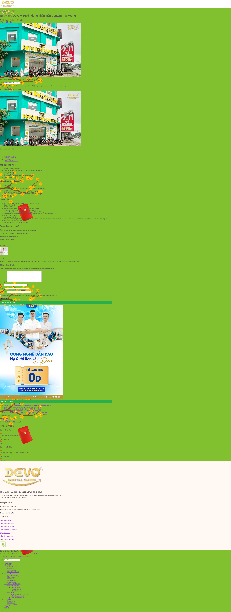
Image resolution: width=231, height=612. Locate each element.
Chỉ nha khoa (11, 603)
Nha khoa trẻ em (12, 582)
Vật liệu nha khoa (9, 539)
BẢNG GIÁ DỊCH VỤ (13, 572)
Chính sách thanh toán (7, 523)
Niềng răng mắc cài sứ (18, 598)
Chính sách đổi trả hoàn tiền (8, 530)
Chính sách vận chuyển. (7, 526)
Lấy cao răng (11, 579)
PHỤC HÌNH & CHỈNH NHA (12, 584)
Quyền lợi (8, 159)
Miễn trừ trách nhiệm (6, 536)
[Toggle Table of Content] (1, 153)
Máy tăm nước (11, 601)
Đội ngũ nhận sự (5, 533)
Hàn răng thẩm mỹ (13, 577)
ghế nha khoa (7, 419)
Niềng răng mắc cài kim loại (19, 594)
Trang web (3, 292)
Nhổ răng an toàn (12, 575)
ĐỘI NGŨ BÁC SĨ (12, 568)
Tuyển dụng (2, 11)
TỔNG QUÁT (8, 573)
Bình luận (3, 282)
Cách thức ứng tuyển (11, 161)
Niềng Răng (10, 592)
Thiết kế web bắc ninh (12, 422)
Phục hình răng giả (13, 585)
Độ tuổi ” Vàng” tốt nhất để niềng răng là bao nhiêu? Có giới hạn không (25, 412)
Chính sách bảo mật (6, 520)
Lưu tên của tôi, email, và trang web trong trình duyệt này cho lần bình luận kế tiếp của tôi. (29, 295)
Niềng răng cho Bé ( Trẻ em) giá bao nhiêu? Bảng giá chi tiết (22, 407)
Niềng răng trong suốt (17, 596)
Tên (1, 285)
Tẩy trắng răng (11, 580)
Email (2, 288)
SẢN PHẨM (7, 599)
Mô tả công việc (10, 156)
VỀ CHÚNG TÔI (12, 567)
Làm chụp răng (15, 587)
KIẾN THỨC (7, 606)
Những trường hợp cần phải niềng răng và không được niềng (22, 409)
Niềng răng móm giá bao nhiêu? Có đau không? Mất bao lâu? (22, 411)
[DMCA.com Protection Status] (3, 546)
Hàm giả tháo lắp (16, 589)
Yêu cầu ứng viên (10, 158)
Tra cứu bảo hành (12, 604)
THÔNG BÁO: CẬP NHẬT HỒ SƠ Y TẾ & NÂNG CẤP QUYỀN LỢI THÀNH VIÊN (27, 405)
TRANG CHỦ (8, 563)
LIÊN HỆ (6, 608)
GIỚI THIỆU (7, 565)
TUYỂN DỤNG (11, 570)
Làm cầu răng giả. (16, 591)
